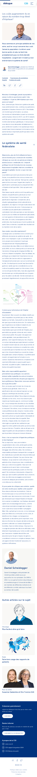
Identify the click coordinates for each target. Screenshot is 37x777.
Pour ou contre (7, 689)
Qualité (4, 80)
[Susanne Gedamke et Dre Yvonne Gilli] (18, 677)
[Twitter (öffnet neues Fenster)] (9, 87)
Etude (4, 657)
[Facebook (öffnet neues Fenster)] (15, 87)
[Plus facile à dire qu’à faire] (18, 614)
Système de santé (14, 80)
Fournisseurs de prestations (19, 78)
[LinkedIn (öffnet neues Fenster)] (4, 87)
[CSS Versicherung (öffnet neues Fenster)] (26, 3)
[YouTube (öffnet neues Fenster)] (13, 761)
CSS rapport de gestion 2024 (14, 747)
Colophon (18, 774)
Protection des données (18, 772)
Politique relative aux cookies (18, 770)
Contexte (5, 78)
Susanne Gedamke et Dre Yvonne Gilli (18, 692)
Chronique (5, 627)
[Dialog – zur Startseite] (8, 3)
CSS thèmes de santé (11, 751)
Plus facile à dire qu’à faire (13, 629)
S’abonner (7, 716)
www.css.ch (9, 744)
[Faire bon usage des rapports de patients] (18, 645)
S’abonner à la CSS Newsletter (13, 733)
